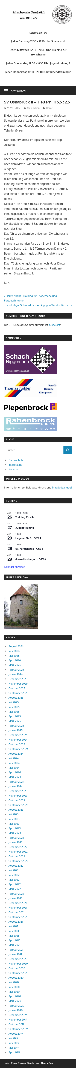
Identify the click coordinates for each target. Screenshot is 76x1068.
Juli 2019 (13, 1038)
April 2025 (14, 716)
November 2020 (18, 963)
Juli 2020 (13, 982)
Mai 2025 (14, 711)
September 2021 (18, 917)
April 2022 (14, 884)
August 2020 (16, 977)
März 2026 (14, 665)
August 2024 (16, 753)
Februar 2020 (16, 1005)
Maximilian (33, 108)
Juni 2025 (14, 707)
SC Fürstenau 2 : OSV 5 (29, 548)
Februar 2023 (16, 837)
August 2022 (15, 865)
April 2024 (14, 772)
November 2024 (18, 739)
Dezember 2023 (17, 791)
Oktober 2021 (16, 912)
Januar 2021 (15, 954)
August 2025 (16, 697)
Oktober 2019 (16, 1024)
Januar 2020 (15, 1010)
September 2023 (18, 805)
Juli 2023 (13, 814)
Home (49, 108)
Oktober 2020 (16, 968)
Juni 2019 (13, 1043)
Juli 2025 (13, 702)
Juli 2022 (13, 870)
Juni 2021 (13, 931)
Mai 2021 (13, 935)
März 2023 (14, 833)
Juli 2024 (13, 758)
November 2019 (17, 1019)
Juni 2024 (14, 763)
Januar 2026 (15, 674)
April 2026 (14, 660)
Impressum (15, 464)
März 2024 (14, 777)
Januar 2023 (15, 842)
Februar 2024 (16, 781)
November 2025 (18, 683)
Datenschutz (15, 460)
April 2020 (14, 996)
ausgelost (54, 325)
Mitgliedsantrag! (62, 487)
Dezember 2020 (17, 959)
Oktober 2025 (16, 688)
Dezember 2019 (17, 1015)
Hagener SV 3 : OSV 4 (28, 538)
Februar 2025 (16, 725)
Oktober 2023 (16, 800)
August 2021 (15, 921)
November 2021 (17, 907)
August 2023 (15, 809)
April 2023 (14, 828)
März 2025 (14, 721)
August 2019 (15, 1033)
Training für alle (24, 517)
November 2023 (18, 795)
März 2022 (14, 889)
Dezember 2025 (17, 679)
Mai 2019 (13, 1047)
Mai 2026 (14, 655)
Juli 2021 (13, 926)
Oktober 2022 (16, 856)
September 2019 (18, 1029)
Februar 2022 (16, 893)
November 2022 (18, 851)
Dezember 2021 (17, 903)
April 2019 (14, 1052)
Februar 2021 (16, 949)
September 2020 (18, 973)
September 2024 (18, 749)
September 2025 (18, 693)
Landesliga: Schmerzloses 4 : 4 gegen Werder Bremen (38, 305)
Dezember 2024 (17, 735)
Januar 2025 (15, 730)
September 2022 (18, 861)
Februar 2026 (16, 669)
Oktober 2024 (16, 744)
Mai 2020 (14, 991)
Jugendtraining (24, 527)
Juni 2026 (14, 651)
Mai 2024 (14, 767)
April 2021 (14, 940)
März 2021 (14, 945)
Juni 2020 (14, 987)
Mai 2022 (13, 879)
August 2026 (16, 646)
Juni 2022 (13, 875)
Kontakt (13, 469)
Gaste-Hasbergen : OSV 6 (30, 559)
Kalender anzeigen (14, 566)
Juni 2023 (13, 819)
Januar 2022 (15, 898)
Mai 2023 (13, 823)
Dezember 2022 (17, 847)
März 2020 (14, 1001)
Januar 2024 (15, 786)
